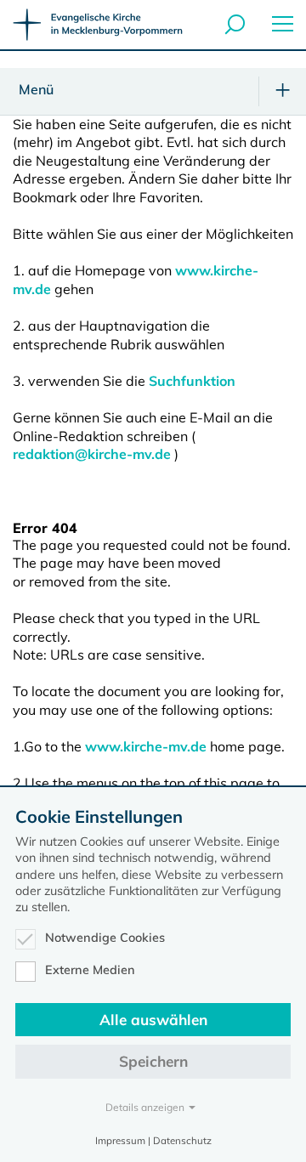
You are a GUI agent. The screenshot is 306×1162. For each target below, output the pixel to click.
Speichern (153, 1061)
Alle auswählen (153, 1020)
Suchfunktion (192, 380)
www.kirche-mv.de (146, 746)
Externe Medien (90, 970)
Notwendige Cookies (105, 937)
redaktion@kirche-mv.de (92, 453)
